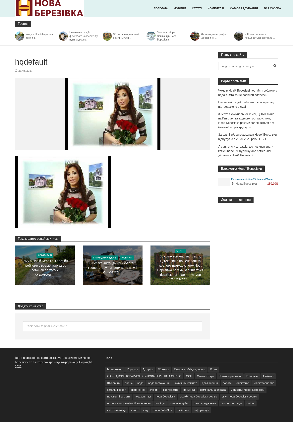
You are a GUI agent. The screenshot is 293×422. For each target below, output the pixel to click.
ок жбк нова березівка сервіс (198, 396)
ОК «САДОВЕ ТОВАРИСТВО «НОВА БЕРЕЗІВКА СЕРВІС (144, 376)
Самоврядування (244, 8)
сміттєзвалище (116, 410)
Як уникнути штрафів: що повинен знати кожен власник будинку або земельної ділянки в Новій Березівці (245, 151)
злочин (153, 389)
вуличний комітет (185, 383)
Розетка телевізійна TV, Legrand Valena (252, 179)
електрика (243, 383)
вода (140, 383)
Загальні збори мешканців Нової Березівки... (167, 36)
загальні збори (116, 389)
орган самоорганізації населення (129, 403)
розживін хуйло (179, 403)
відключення (210, 383)
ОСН (189, 376)
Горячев (132, 369)
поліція (160, 403)
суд (145, 410)
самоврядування (205, 403)
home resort (115, 369)
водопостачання (159, 383)
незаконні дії (143, 396)
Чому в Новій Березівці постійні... (39, 36)
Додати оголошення (236, 199)
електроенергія (264, 383)
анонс (129, 383)
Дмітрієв (148, 369)
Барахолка (272, 8)
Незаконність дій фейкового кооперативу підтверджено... (83, 36)
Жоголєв (163, 369)
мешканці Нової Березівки (247, 389)
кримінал (189, 389)
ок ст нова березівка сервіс (239, 396)
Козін (213, 369)
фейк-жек (183, 410)
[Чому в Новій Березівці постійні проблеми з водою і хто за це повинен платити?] (19, 36)
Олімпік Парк (205, 376)
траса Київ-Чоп (162, 410)
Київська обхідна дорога (189, 369)
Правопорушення (230, 376)
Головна (161, 8)
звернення (138, 389)
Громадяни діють (104, 257)
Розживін (252, 376)
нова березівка (165, 396)
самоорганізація (231, 403)
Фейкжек (268, 376)
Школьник (113, 383)
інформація (201, 410)
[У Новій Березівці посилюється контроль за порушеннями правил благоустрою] (238, 36)
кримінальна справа (213, 389)
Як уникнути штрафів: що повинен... (214, 36)
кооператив (170, 389)
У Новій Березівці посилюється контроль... (260, 36)
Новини (180, 8)
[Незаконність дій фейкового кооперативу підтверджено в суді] (63, 36)
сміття (251, 403)
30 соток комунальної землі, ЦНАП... (126, 36)
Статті (197, 8)
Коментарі (216, 8)
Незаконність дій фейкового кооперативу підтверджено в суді (112, 265)
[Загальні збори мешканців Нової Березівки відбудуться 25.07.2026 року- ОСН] (150, 36)
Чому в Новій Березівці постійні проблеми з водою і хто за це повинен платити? (45, 265)
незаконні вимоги (118, 396)
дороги (227, 383)
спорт (135, 410)
